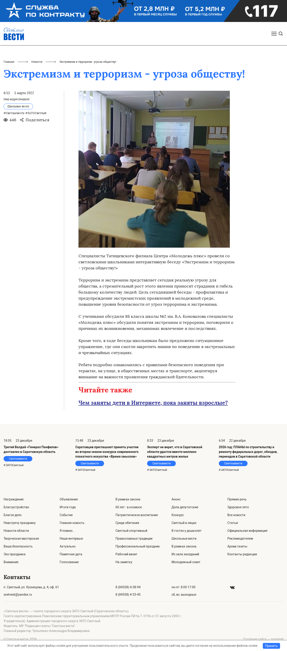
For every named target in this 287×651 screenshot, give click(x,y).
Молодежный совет (186, 562)
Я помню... (67, 530)
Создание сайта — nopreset (263, 639)
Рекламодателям (240, 538)
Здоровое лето (238, 507)
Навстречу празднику (20, 523)
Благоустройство (16, 507)
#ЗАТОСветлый (35, 113)
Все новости (236, 515)
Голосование (69, 562)
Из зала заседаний (185, 554)
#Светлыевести (14, 113)
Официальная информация (247, 530)
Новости (36, 61)
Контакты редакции (242, 554)
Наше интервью (71, 538)
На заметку (123, 562)
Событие (66, 515)
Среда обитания (127, 523)
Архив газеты (237, 546)
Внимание (11, 562)
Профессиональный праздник (137, 546)
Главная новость (72, 523)
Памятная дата (71, 554)
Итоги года (68, 507)
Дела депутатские (185, 507)
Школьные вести (184, 538)
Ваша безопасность (18, 546)
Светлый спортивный (131, 530)
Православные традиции (133, 538)
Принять (271, 646)
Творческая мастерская (21, 538)
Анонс (176, 499)
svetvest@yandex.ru (18, 594)
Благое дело (13, 515)
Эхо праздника (15, 554)
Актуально (68, 546)
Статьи (232, 523)
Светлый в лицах (184, 523)
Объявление (69, 499)
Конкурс (178, 515)
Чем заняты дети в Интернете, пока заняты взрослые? (153, 402)
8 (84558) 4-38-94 (128, 587)
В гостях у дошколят (187, 530)
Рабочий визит (126, 554)
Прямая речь (237, 499)
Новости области (16, 530)
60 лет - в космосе (128, 507)
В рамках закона (127, 499)
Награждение (14, 499)
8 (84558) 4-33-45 (128, 594)
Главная (9, 61)
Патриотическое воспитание (136, 515)
